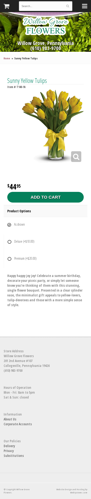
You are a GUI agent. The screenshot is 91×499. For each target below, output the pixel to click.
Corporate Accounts (18, 424)
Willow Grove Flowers (45, 26)
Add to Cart (46, 197)
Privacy (9, 450)
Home (7, 58)
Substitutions (14, 455)
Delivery (9, 446)
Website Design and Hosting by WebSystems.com (71, 491)
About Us (10, 419)
